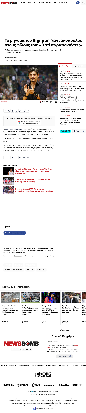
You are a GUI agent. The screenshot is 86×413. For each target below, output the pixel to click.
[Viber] (16, 349)
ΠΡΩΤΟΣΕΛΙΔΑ (63, 2)
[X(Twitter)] (23, 349)
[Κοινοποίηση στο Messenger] (12, 111)
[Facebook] (12, 349)
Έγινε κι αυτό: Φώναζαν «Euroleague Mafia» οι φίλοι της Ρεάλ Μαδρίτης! (33, 180)
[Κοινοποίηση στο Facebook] (5, 111)
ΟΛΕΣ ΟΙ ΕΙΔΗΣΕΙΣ (26, 2)
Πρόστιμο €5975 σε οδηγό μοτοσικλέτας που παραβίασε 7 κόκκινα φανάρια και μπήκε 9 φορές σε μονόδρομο (72, 100)
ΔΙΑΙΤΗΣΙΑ (30, 269)
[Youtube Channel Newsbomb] (27, 349)
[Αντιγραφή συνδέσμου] (51, 102)
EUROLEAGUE (41, 269)
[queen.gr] (36, 385)
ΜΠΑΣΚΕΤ (4, 101)
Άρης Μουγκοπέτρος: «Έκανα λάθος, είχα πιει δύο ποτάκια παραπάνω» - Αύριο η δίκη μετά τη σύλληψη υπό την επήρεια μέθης (72, 76)
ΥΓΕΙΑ (55, 2)
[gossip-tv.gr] (9, 385)
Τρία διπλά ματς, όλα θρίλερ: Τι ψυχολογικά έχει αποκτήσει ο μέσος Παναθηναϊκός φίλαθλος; (30, 310)
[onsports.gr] (22, 385)
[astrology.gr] (49, 385)
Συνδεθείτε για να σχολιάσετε (14, 233)
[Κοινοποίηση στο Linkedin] (20, 111)
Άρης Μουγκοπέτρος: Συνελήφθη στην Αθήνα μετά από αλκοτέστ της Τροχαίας (70, 309)
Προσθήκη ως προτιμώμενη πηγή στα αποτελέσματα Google (30, 122)
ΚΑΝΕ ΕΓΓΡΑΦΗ (63, 356)
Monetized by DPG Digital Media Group (49, 391)
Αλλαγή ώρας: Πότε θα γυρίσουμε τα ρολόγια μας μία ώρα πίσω (72, 110)
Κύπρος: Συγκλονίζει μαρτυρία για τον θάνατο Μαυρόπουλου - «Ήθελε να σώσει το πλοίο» (10, 310)
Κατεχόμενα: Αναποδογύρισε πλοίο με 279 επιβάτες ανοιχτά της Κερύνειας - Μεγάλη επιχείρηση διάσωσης (71, 121)
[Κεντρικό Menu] (83, 2)
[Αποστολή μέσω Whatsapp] (16, 111)
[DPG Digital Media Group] (43, 375)
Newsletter (18, 256)
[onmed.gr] (77, 385)
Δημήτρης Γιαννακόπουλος (16, 129)
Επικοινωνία (75, 365)
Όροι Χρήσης (12, 365)
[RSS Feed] (30, 349)
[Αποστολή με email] (27, 111)
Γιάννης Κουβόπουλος (12, 57)
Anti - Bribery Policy (64, 365)
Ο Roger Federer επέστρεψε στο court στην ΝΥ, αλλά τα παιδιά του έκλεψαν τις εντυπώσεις (50, 310)
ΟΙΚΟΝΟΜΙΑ (49, 2)
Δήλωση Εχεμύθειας (24, 365)
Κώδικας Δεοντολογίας (38, 365)
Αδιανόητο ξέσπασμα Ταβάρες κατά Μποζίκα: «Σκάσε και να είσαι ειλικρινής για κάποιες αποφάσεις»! (33, 171)
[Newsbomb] (21, 344)
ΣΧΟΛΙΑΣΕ (45, 101)
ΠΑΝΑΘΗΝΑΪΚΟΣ (31, 265)
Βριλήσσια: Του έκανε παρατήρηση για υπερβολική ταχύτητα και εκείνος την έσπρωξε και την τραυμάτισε (72, 88)
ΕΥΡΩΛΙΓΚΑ (18, 265)
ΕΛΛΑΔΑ (35, 2)
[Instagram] (19, 349)
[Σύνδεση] (78, 2)
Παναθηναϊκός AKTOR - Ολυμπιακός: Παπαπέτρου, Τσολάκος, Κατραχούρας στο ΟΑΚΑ (34, 190)
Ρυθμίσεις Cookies (51, 365)
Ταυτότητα (4, 365)
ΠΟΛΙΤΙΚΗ (41, 2)
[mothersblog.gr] (63, 385)
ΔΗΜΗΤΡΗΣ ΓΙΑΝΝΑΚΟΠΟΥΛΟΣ (14, 269)
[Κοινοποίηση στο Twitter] (9, 111)
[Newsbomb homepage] (9, 2)
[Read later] (56, 102)
